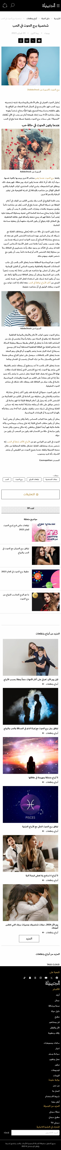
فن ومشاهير (54, 1022)
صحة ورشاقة (54, 1006)
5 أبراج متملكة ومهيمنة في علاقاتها (43, 778)
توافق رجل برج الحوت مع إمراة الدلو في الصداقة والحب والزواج (31, 728)
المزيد (29, 938)
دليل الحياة (45, 18)
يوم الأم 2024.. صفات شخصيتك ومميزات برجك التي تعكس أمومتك (32, 926)
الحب (7, 479)
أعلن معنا (55, 1102)
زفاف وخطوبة (54, 1033)
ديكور (57, 1065)
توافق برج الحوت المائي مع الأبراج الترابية (40, 827)
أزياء (58, 995)
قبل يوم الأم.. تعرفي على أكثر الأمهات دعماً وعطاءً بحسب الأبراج (31, 679)
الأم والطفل (55, 1027)
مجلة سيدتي (54, 1112)
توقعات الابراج (34, 479)
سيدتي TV (55, 1123)
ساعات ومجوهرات (52, 1043)
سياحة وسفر (54, 1054)
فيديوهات (55, 1070)
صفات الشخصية (51, 479)
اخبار (57, 1048)
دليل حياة (55, 1011)
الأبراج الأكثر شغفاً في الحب (18, 442)
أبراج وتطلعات (32, 18)
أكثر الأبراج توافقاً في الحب (39, 282)
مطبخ (57, 1017)
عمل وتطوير (54, 1059)
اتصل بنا (56, 1091)
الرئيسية (57, 18)
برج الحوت (19, 479)
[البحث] (12, 5)
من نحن (56, 1085)
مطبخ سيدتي (54, 1117)
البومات (56, 1075)
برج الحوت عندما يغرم (44, 178)
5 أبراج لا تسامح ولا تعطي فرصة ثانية (42, 876)
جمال (57, 1000)
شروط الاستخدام (52, 1096)
